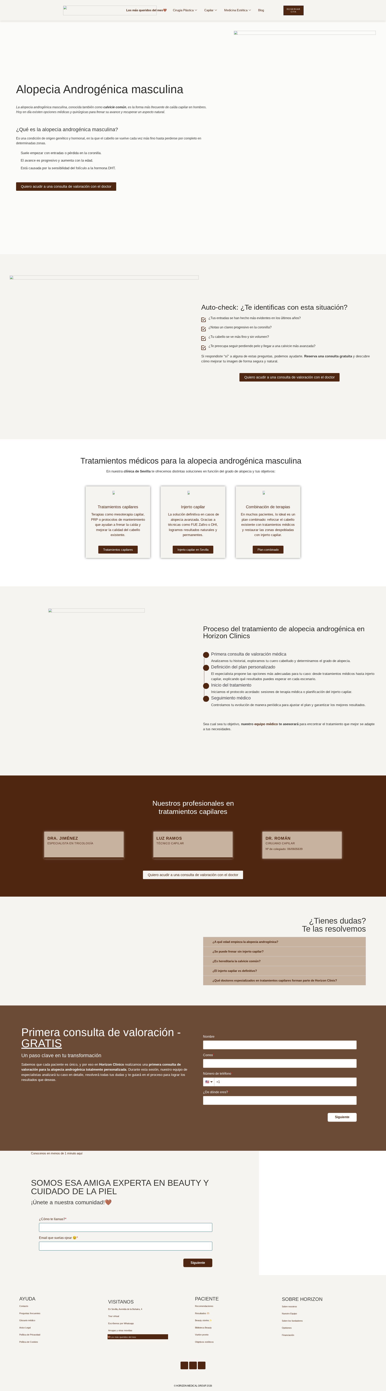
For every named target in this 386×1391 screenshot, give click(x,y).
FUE (194, 525)
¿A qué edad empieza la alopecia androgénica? (245, 941)
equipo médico (266, 724)
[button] (284, 942)
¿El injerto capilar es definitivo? (235, 970)
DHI (214, 525)
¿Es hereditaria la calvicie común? (237, 961)
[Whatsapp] (193, 1365)
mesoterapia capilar (129, 514)
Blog (261, 10)
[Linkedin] (184, 1365)
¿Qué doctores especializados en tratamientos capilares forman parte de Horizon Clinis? (275, 980)
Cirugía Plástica (183, 10)
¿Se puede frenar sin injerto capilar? (238, 951)
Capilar (209, 10)
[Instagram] (201, 1365)
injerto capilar (271, 535)
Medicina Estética (235, 10)
